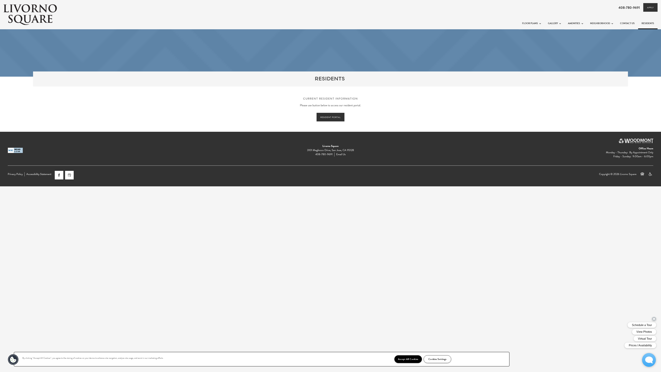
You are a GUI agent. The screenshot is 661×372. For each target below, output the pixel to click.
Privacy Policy (15, 174)
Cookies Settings (437, 359)
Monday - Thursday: (617, 152)
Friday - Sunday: (622, 156)
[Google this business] (69, 175)
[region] (262, 359)
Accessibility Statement (38, 174)
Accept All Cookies (408, 359)
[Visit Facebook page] (59, 175)
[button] (650, 7)
